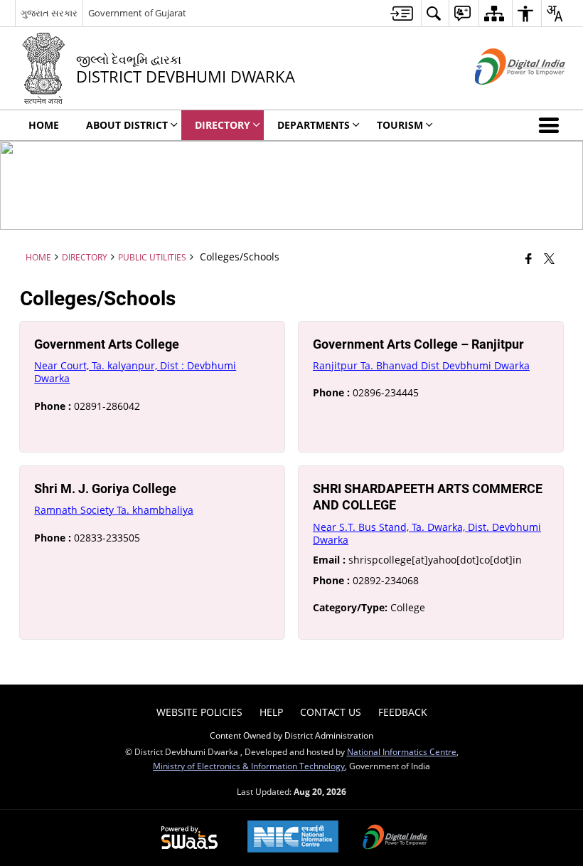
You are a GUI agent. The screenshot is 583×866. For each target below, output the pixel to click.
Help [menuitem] (271, 712)
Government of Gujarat (137, 12)
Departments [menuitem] (313, 125)
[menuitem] (401, 13)
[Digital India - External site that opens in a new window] (502, 96)
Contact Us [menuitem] (330, 712)
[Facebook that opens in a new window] (528, 258)
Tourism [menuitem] (400, 125)
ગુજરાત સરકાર (49, 12)
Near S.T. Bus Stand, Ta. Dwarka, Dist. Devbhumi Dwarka (427, 533)
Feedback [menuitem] (402, 712)
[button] (552, 125)
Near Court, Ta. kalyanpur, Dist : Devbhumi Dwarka (135, 372)
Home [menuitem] (43, 125)
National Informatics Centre (401, 751)
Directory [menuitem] (222, 125)
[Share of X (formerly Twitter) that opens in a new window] (549, 258)
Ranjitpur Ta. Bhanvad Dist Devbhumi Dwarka (421, 365)
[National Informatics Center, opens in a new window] (293, 838)
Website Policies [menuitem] (199, 712)
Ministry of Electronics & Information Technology (249, 765)
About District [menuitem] (127, 125)
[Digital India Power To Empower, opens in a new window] (395, 838)
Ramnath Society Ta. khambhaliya (113, 510)
